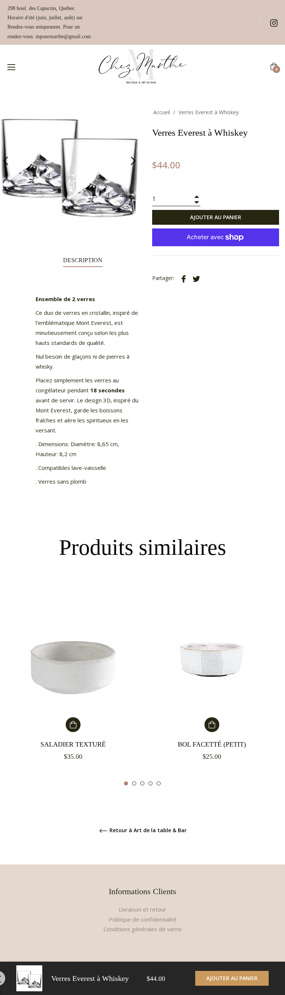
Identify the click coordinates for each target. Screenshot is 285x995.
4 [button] (150, 783)
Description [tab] (82, 260)
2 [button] (134, 783)
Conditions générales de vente (143, 929)
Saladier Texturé (73, 744)
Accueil (161, 112)
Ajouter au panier (232, 978)
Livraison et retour (142, 909)
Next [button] (133, 161)
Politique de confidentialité (143, 919)
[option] (73, 678)
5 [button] (159, 783)
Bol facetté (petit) (212, 744)
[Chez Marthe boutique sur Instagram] (274, 22)
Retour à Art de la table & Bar (147, 830)
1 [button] (126, 783)
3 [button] (142, 783)
